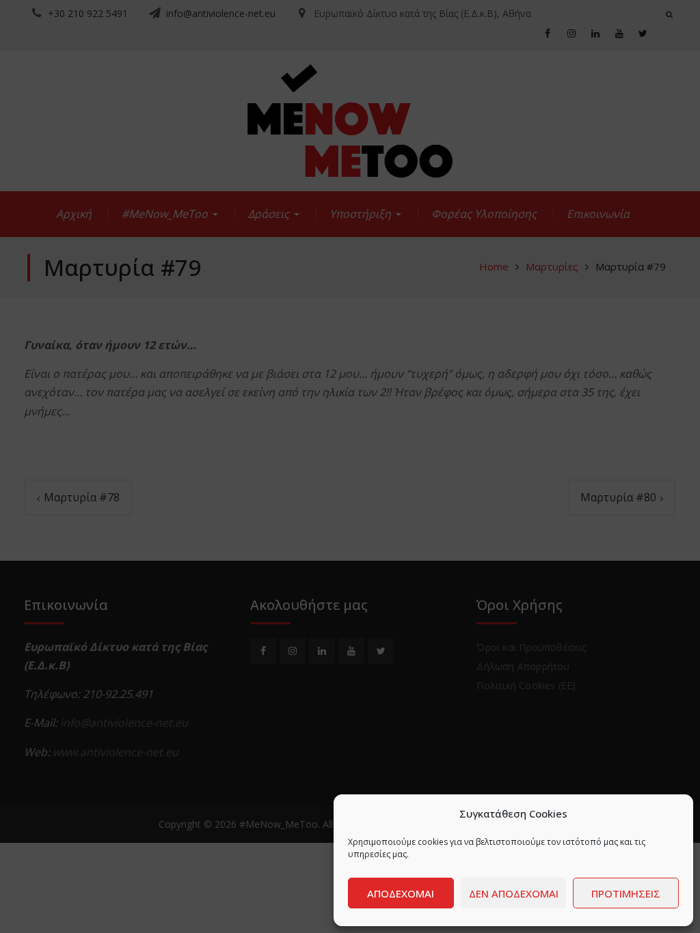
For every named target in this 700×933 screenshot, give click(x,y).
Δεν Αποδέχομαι (513, 893)
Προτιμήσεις (625, 893)
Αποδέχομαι (400, 893)
